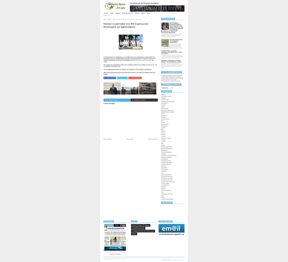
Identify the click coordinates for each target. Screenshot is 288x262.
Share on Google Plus (136, 77)
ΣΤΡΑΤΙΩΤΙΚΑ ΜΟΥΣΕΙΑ (166, 176)
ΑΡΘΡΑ (106, 29)
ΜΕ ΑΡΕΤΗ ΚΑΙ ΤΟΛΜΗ (166, 147)
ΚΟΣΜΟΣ (163, 140)
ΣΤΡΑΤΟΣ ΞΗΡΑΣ (165, 183)
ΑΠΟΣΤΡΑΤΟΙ (164, 103)
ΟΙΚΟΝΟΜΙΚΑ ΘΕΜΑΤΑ (166, 157)
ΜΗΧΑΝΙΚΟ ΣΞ (164, 150)
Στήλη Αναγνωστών (127, 13)
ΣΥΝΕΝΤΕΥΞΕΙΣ (165, 185)
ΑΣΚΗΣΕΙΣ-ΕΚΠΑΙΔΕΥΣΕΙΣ (167, 110)
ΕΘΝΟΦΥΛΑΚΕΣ (165, 124)
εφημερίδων (118, 254)
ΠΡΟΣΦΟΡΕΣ (164, 167)
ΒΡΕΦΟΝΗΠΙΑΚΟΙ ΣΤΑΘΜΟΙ (167, 112)
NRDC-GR (163, 94)
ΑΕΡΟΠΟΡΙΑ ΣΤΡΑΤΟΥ (166, 96)
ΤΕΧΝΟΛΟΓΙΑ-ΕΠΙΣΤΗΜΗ (167, 194)
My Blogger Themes (180, 260)
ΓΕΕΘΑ (143, 13)
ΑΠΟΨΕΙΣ (163, 105)
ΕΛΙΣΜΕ (163, 127)
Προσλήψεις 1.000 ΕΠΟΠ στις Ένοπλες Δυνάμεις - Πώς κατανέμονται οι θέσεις (171, 61)
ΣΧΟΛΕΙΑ (163, 187)
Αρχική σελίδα (130, 139)
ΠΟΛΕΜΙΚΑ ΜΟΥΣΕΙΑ (166, 160)
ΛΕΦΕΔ (163, 145)
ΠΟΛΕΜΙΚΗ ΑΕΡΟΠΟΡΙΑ (167, 162)
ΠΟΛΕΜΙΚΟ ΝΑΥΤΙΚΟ (166, 164)
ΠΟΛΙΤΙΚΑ (163, 166)
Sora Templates (170, 260)
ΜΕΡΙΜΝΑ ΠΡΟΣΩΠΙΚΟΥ (167, 148)
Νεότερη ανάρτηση (108, 139)
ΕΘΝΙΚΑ (163, 122)
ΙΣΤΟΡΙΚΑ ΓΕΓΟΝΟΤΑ (166, 138)
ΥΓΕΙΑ (162, 195)
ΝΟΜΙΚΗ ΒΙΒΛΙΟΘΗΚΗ (166, 152)
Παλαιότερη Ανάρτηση (153, 139)
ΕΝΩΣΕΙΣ (163, 131)
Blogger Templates (166, 259)
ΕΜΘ (162, 129)
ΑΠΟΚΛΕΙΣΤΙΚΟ (165, 100)
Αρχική (106, 13)
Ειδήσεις (137, 13)
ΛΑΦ (162, 143)
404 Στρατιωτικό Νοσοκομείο (143, 60)
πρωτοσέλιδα (112, 254)
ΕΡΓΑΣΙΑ (163, 133)
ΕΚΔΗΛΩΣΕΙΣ (164, 126)
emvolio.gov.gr (150, 65)
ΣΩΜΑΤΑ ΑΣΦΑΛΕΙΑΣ (166, 190)
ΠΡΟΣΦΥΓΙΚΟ (164, 169)
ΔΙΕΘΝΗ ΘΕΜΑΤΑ (165, 119)
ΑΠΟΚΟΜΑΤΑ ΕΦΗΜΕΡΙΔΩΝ (167, 101)
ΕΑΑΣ (162, 120)
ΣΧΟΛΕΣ (163, 188)
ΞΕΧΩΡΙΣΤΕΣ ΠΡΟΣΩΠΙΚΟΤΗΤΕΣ (169, 155)
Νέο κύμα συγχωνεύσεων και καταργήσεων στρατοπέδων (176, 41)
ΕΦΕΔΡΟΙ (163, 134)
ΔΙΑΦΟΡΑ (163, 117)
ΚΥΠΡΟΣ (163, 141)
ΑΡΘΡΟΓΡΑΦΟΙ (164, 108)
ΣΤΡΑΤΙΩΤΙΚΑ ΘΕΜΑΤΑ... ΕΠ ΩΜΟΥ (119, 259)
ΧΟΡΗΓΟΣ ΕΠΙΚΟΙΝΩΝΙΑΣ (167, 199)
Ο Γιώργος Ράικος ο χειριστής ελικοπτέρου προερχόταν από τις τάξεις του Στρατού (171, 52)
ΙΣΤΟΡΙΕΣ (163, 136)
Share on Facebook (111, 77)
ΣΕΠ (162, 173)
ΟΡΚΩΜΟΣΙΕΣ (164, 159)
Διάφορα (117, 13)
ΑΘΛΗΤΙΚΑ (163, 98)
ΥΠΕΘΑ (112, 13)
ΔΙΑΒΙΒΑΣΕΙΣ (164, 115)
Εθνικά (148, 13)
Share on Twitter (123, 77)
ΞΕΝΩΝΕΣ (163, 154)
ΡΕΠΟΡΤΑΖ (163, 171)
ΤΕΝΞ (162, 192)
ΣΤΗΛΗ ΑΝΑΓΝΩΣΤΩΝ (166, 174)
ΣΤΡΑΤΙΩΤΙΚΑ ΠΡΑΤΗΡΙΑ (167, 178)
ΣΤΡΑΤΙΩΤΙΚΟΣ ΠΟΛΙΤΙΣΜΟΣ (168, 181)
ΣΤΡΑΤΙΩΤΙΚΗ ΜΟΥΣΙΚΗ (166, 180)
